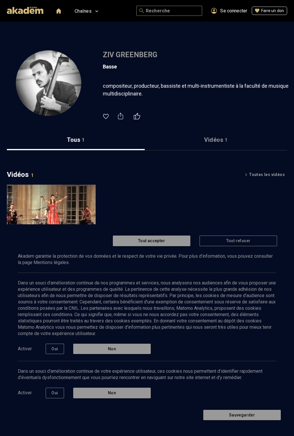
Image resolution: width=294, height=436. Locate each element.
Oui (54, 349)
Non (112, 349)
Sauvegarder (242, 415)
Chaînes (83, 11)
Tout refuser (238, 240)
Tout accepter (151, 240)
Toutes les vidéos (267, 174)
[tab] (76, 140)
